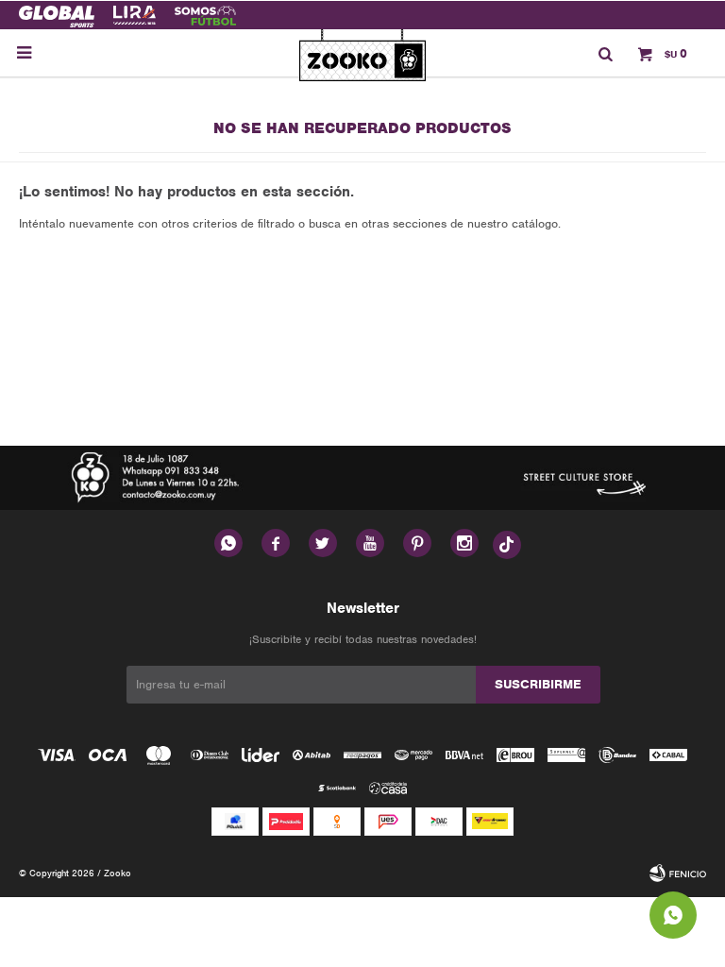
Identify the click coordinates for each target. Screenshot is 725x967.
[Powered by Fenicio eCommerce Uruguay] (677, 873)
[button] (605, 52)
